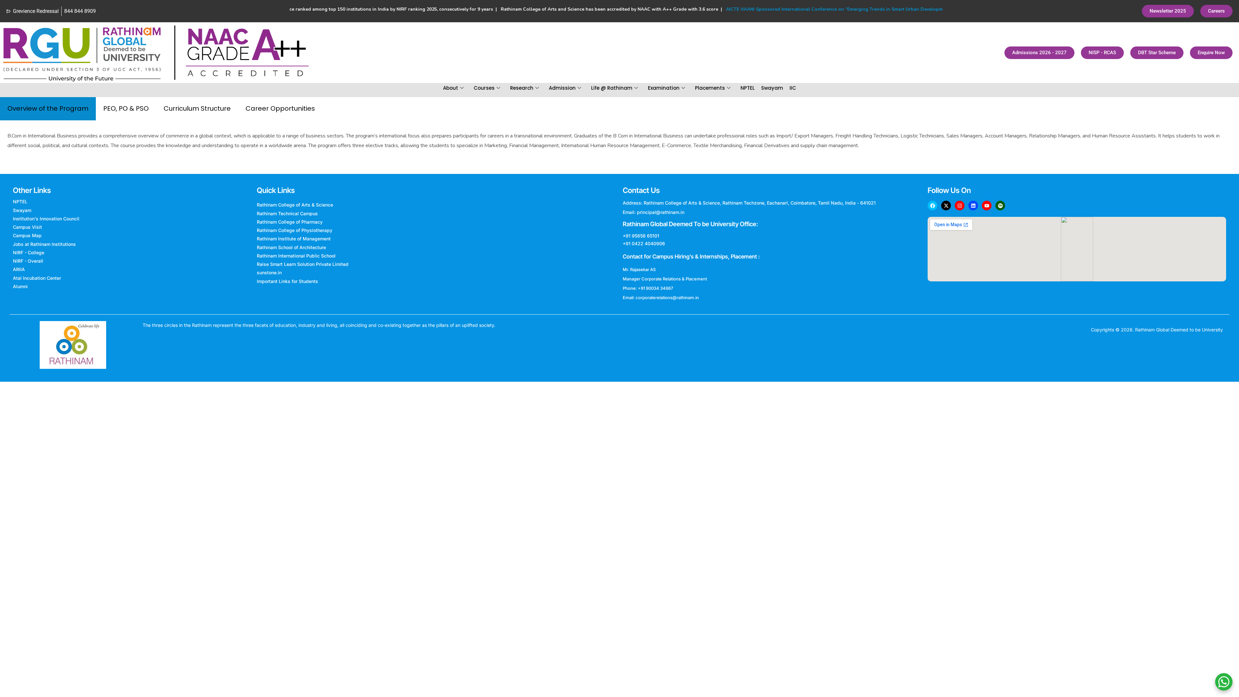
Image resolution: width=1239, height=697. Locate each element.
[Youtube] (987, 205)
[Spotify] (1000, 205)
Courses (484, 88)
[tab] (48, 108)
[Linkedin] (973, 205)
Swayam (772, 88)
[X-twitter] (946, 205)
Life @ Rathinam (611, 88)
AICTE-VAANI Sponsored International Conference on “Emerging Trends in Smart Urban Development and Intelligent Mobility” (842, 9)
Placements (710, 88)
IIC (793, 88)
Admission (562, 88)
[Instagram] (959, 205)
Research (521, 88)
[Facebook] (932, 205)
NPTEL (747, 88)
